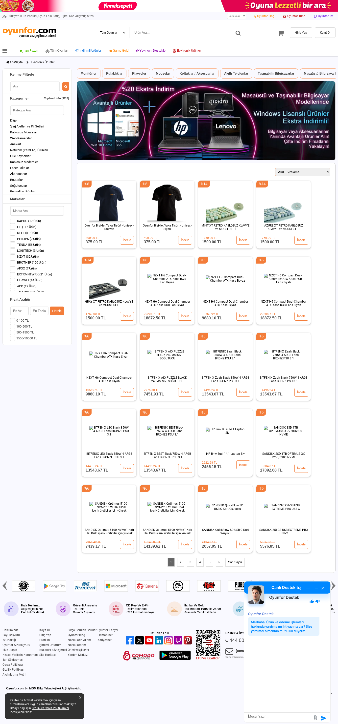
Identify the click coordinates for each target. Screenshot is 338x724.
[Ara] (238, 32)
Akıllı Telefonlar (236, 73)
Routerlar (16, 180)
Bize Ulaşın (9, 650)
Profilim (44, 640)
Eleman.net (105, 635)
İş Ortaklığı (9, 640)
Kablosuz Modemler (24, 162)
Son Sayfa (235, 562)
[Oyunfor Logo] (29, 32)
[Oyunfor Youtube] (150, 640)
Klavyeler (139, 73)
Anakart (15, 144)
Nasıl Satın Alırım (79, 640)
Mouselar (163, 73)
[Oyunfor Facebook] (130, 640)
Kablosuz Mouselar (23, 132)
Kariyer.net (104, 640)
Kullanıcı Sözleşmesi (53, 650)
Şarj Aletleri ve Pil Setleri (27, 126)
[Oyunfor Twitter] (140, 640)
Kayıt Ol (44, 630)
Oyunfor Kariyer (107, 630)
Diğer (14, 120)
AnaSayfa (16, 62)
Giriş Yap (45, 635)
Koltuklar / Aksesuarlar (197, 73)
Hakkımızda (10, 630)
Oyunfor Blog (76, 635)
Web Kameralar (21, 138)
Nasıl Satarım (77, 645)
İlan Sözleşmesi (12, 660)
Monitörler (89, 73)
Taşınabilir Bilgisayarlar (276, 73)
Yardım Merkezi (78, 655)
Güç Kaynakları (20, 156)
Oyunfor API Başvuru (16, 645)
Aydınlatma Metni (14, 674)
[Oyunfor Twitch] (179, 640)
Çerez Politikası (12, 664)
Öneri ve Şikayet (78, 650)
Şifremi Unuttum (50, 645)
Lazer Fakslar (19, 168)
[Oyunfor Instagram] (169, 640)
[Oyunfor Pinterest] (188, 640)
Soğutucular (18, 185)
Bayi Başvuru (11, 635)
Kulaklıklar (114, 73)
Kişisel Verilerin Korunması (20, 655)
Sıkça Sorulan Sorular (82, 630)
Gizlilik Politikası (13, 669)
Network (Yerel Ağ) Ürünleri (29, 150)
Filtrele (57, 311)
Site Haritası (47, 655)
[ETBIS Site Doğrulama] (208, 659)
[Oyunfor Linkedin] (159, 640)
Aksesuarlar (18, 174)
